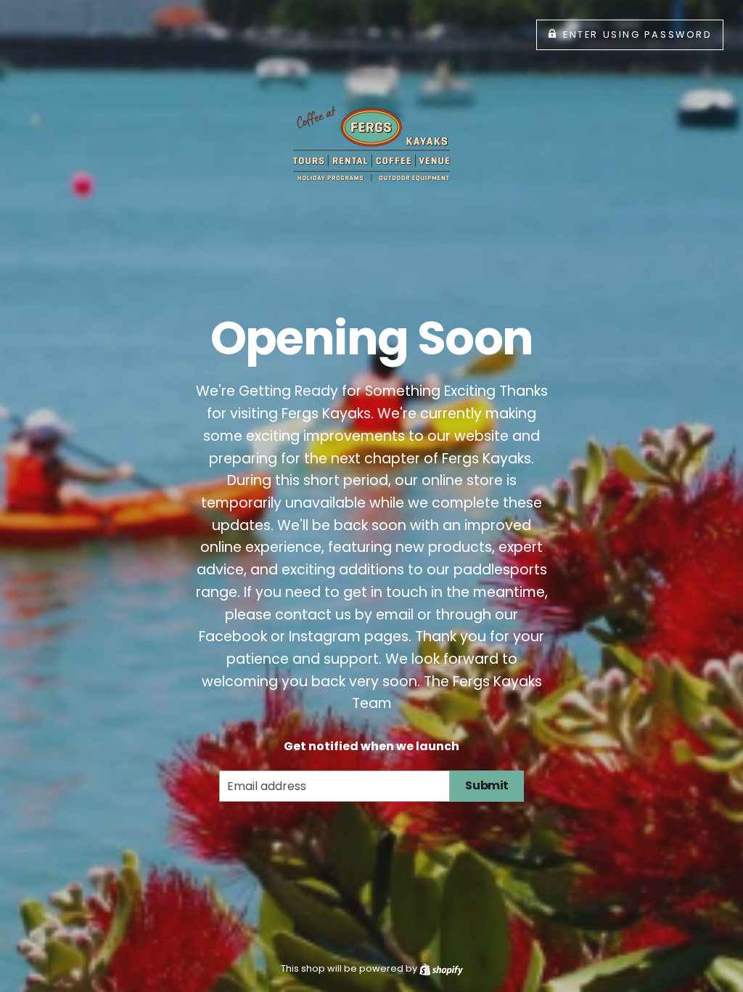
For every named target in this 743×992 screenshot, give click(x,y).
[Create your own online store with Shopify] (441, 968)
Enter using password (637, 34)
